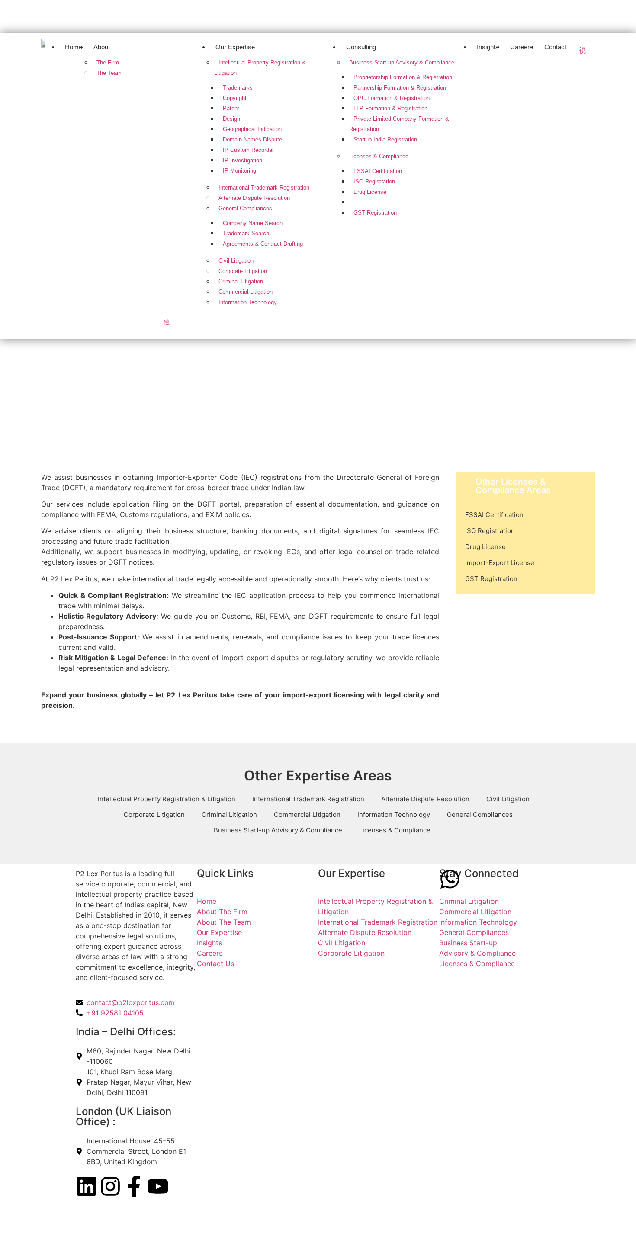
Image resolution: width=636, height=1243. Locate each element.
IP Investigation (242, 160)
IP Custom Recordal (248, 150)
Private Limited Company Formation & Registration (399, 124)
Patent (231, 108)
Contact (555, 47)
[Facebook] (548, 15)
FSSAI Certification (377, 171)
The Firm (107, 62)
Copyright (235, 98)
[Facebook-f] (134, 1186)
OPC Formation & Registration (391, 98)
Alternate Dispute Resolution (254, 198)
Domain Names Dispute (252, 139)
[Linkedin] (484, 15)
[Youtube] (580, 15)
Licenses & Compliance (378, 156)
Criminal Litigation (240, 281)
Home (73, 47)
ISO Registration (374, 181)
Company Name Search (253, 223)
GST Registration (375, 212)
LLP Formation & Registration (390, 108)
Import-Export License (381, 202)
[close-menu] (166, 322)
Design (231, 119)
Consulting (361, 47)
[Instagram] (516, 15)
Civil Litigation (236, 260)
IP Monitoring (239, 170)
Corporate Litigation (242, 271)
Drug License (369, 192)
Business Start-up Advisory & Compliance (401, 62)
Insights (488, 47)
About (101, 47)
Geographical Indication (252, 129)
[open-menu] (582, 50)
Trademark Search (246, 233)
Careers (521, 47)
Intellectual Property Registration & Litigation (260, 67)
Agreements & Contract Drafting (263, 244)
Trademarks (238, 87)
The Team (109, 73)
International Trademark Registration (263, 187)
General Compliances (245, 208)
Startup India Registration (385, 139)
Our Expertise (235, 47)
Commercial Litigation (245, 292)
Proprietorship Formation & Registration (402, 77)
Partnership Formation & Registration (399, 87)
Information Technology (247, 302)
